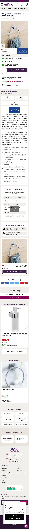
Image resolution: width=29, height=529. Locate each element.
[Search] (12, 5)
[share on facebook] (5, 283)
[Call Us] (17, 5)
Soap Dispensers (7, 424)
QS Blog (4, 470)
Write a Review (14, 297)
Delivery (19, 468)
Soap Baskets (7, 419)
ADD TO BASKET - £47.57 (17, 70)
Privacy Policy (20, 470)
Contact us (4, 478)
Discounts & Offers (7, 473)
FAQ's (3, 480)
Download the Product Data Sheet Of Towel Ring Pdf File (15, 229)
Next (27, 1)
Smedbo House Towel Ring (9, 389)
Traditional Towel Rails (21, 419)
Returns (4, 482)
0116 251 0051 (15, 462)
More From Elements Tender (14, 351)
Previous (1, 1)
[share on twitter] (14, 283)
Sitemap (4, 475)
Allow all (14, 515)
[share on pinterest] (24, 283)
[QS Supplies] (7, 4)
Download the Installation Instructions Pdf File (13, 233)
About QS (4, 468)
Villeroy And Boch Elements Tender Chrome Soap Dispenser (14, 334)
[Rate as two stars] (17, 294)
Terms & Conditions (22, 473)
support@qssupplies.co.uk (15, 459)
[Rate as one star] (16, 294)
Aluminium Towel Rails (7, 414)
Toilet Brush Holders (21, 424)
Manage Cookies (14, 518)
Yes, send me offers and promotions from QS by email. (14, 497)
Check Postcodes (19, 81)
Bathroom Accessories (21, 414)
